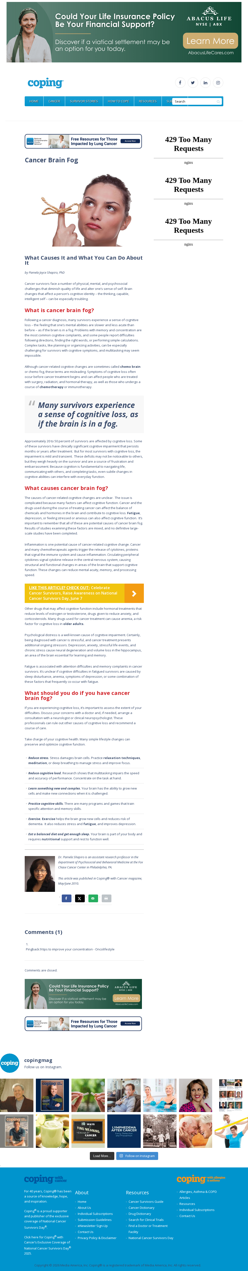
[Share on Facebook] (66, 898)
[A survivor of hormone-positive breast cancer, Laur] (195, 1095)
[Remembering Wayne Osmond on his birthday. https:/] (16, 1095)
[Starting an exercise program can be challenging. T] (160, 1095)
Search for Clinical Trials (146, 1220)
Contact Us (85, 1232)
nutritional (51, 839)
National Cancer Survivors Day (151, 1238)
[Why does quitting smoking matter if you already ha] (88, 1095)
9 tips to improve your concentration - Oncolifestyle (77, 949)
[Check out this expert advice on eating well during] (52, 1131)
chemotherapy (51, 387)
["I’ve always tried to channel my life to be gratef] (16, 1131)
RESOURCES (148, 101)
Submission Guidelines (95, 1220)
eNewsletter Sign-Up (93, 1226)
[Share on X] (80, 898)
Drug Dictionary (140, 1213)
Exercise (48, 819)
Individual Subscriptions (95, 1213)
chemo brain (130, 366)
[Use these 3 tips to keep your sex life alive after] (195, 1131)
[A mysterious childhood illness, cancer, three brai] (52, 1095)
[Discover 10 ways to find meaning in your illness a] (88, 1131)
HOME (34, 101)
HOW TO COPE (118, 101)
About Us (84, 1207)
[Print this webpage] (106, 898)
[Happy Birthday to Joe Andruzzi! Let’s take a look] (160, 1131)
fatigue (89, 824)
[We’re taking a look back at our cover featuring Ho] (124, 1095)
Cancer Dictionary (142, 1207)
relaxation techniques (121, 758)
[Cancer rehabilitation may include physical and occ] (231, 1131)
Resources (187, 1204)
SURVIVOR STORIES (84, 101)
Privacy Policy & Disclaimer (97, 1238)
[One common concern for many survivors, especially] (124, 1131)
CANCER (54, 101)
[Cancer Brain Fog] (84, 208)
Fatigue (133, 513)
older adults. (73, 624)
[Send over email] (93, 898)
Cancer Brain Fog (51, 160)
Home (82, 1201)
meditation (37, 763)
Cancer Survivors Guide (146, 1201)
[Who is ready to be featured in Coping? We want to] (231, 1095)
